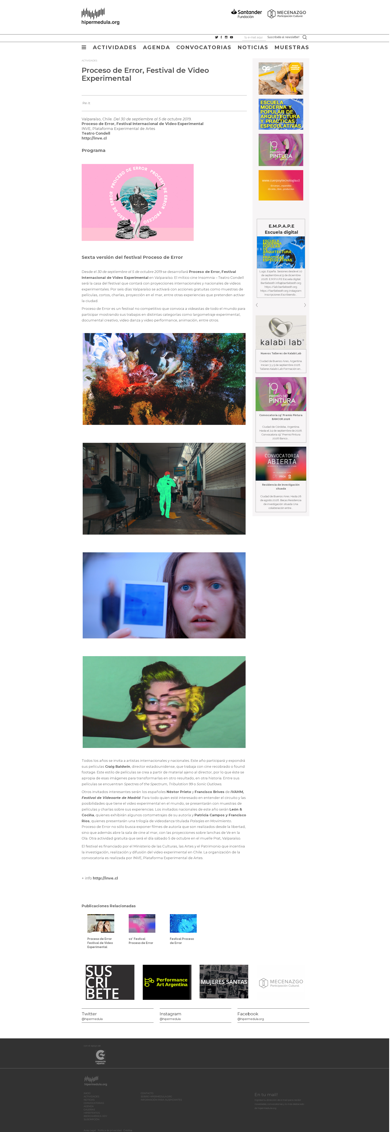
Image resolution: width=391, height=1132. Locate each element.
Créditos (127, 1130)
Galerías (89, 1109)
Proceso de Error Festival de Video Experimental (100, 943)
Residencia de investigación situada (281, 486)
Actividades (115, 47)
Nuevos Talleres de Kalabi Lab (281, 353)
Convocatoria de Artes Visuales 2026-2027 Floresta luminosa (281, 238)
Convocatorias (204, 47)
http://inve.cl (94, 138)
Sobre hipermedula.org (156, 1096)
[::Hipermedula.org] (105, 15)
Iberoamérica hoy (95, 1116)
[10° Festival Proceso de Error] (142, 923)
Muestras (292, 47)
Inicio (87, 1093)
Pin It (86, 103)
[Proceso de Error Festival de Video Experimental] (100, 923)
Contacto (147, 1093)
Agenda (156, 47)
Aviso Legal (90, 1130)
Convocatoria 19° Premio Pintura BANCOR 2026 (280, 417)
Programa (93, 150)
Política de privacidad (110, 1130)
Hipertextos (92, 1112)
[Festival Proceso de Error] (183, 923)
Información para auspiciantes (161, 1099)
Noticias (253, 47)
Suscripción (91, 1119)
